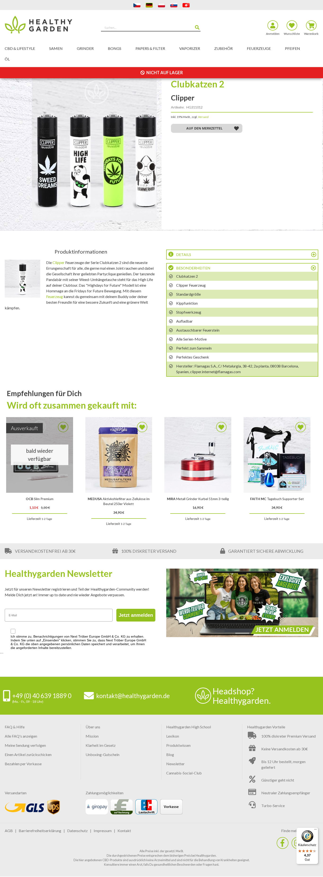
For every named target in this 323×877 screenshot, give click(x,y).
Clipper (58, 262)
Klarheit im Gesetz (101, 745)
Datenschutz (77, 830)
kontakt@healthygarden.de (133, 696)
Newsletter (175, 763)
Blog (170, 754)
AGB (9, 830)
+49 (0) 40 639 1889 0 (41, 696)
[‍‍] (282, 843)
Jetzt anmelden (136, 615)
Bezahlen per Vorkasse (23, 763)
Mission (92, 736)
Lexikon (172, 736)
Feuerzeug (54, 296)
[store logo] (44, 25)
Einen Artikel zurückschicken (28, 754)
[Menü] (315, 830)
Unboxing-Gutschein (102, 754)
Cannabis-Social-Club (184, 773)
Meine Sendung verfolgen (25, 745)
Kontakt (124, 830)
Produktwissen (178, 745)
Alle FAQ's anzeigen (21, 736)
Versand (203, 117)
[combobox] (151, 27)
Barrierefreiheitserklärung (40, 830)
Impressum (103, 830)
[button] (206, 128)
